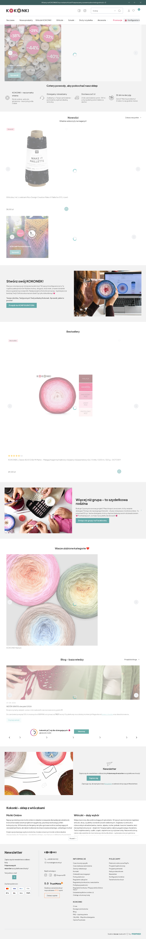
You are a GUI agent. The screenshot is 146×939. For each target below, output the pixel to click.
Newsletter (113, 874)
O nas (75, 906)
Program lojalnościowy (117, 866)
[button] (119, 10)
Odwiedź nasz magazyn (81, 874)
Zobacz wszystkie (132, 118)
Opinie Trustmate (79, 920)
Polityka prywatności (80, 885)
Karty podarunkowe (116, 871)
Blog (74, 912)
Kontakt (76, 871)
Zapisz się (93, 778)
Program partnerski (116, 869)
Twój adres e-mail (11, 873)
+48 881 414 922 (52, 859)
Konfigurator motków (116, 877)
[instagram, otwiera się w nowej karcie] (84, 10)
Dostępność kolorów (80, 909)
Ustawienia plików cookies (82, 892)
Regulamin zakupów (80, 880)
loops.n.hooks (107, 714)
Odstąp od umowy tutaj (81, 895)
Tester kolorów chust (116, 880)
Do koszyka (66, 209)
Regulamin (108, 784)
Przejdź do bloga (130, 659)
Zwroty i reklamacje (80, 869)
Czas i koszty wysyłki (80, 863)
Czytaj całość (14, 720)
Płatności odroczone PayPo (119, 863)
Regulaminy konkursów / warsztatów (86, 882)
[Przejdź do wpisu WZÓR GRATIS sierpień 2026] (73, 682)
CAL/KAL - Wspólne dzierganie (84, 917)
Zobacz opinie (52, 895)
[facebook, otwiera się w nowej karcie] (79, 10)
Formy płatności (79, 877)
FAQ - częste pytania (80, 914)
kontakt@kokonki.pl (54, 862)
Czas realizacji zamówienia (82, 866)
